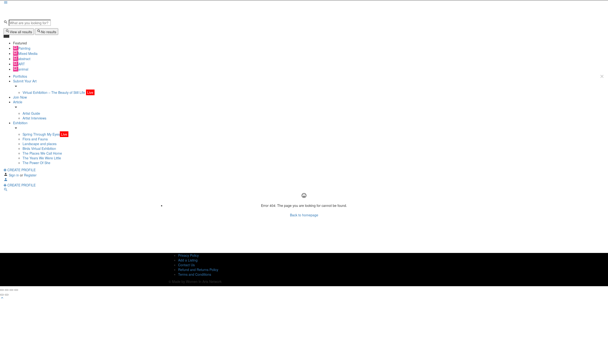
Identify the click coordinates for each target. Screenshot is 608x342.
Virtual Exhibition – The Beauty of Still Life (58, 92)
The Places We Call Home (42, 153)
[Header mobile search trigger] (6, 190)
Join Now (20, 97)
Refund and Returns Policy (198, 269)
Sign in (14, 175)
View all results (21, 31)
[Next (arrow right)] (7, 294)
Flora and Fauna (35, 139)
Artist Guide (31, 113)
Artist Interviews (34, 118)
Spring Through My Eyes (45, 134)
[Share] (7, 290)
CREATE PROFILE (21, 169)
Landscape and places (40, 143)
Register (30, 175)
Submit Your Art (25, 81)
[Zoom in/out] (16, 290)
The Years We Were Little (42, 158)
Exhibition (20, 122)
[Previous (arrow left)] (2, 294)
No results (48, 31)
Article (17, 102)
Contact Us (186, 264)
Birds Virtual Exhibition (39, 148)
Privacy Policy (188, 255)
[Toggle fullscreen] (11, 290)
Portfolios (20, 76)
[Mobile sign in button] (6, 180)
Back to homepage (304, 215)
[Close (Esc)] (2, 290)
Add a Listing (188, 260)
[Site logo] (19, 12)
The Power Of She (36, 162)
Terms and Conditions (194, 274)
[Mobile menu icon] (304, 2)
